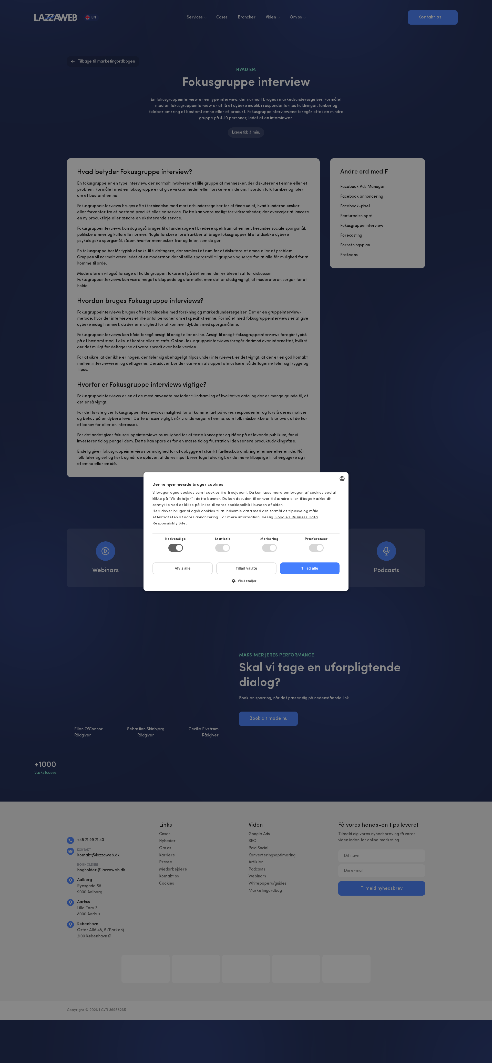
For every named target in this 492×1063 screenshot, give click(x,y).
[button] (246, 582)
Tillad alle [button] (309, 568)
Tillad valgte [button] (246, 568)
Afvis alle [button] (182, 568)
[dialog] (246, 531)
